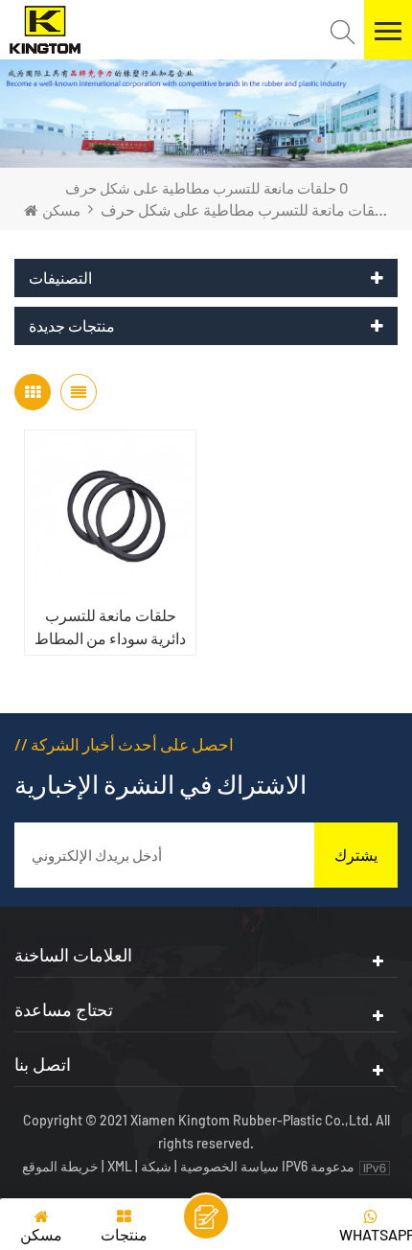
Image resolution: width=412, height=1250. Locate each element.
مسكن (61, 210)
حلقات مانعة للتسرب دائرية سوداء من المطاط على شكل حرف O (110, 628)
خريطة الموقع (62, 1166)
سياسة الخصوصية (229, 1166)
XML (119, 1166)
